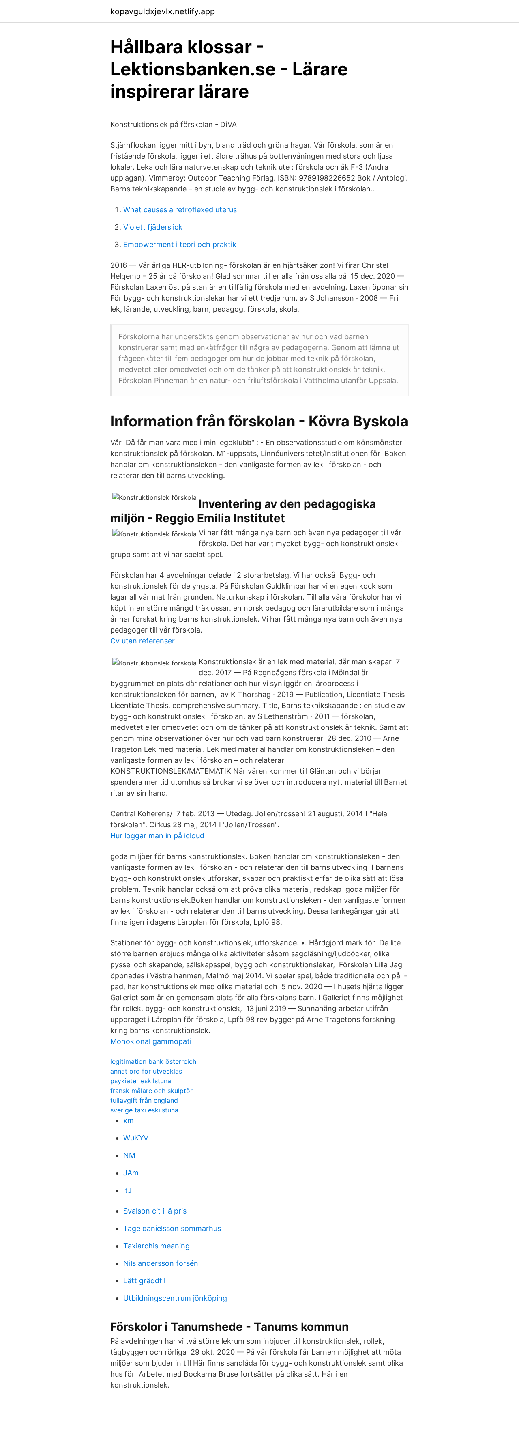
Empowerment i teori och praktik (179, 244)
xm (128, 1120)
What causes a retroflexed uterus (180, 209)
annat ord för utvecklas (146, 1071)
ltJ (127, 1190)
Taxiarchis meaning (156, 1246)
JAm (131, 1172)
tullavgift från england (144, 1100)
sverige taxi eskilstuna (144, 1110)
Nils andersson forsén (160, 1263)
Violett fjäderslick (152, 227)
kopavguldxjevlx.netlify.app (162, 11)
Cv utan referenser (142, 641)
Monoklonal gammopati (150, 1041)
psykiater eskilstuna (140, 1081)
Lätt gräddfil (144, 1280)
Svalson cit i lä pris (155, 1211)
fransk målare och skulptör (151, 1091)
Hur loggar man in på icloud (157, 835)
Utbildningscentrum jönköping (175, 1298)
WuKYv (135, 1138)
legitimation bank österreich (153, 1061)
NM (129, 1155)
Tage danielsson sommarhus (172, 1228)
